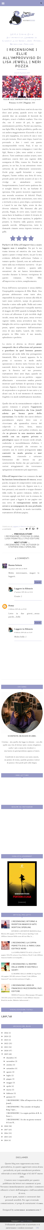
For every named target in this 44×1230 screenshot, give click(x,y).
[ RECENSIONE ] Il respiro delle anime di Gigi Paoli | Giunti (24, 967)
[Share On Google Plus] (33, 529)
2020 (6, 1050)
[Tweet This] (27, 529)
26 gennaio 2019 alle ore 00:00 (17, 569)
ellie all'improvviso (20, 36)
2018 (6, 1126)
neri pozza (34, 40)
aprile (9, 1086)
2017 (6, 1129)
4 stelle (22, 34)
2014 (6, 1140)
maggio (9, 1082)
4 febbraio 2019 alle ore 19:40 (17, 609)
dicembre (10, 1058)
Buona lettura (15, 565)
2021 (6, 1047)
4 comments (6, 529)
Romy (11, 605)
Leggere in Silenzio (23, 588)
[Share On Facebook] (30, 529)
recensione (16, 44)
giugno (9, 1079)
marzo (9, 1090)
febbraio (10, 1093)
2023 (6, 1040)
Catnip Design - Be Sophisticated (26, 1210)
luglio (8, 1075)
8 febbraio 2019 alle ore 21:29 (23, 632)
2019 (13, 34)
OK (37, 1227)
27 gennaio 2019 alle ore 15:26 (23, 592)
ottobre (9, 1065)
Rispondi (38, 582)
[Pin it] (37, 529)
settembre (10, 1068)
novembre (10, 1061)
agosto (9, 1072)
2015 (6, 1137)
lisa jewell (19, 40)
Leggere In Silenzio (26, 1221)
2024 (6, 1036)
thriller (29, 44)
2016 (6, 1133)
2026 (6, 1033)
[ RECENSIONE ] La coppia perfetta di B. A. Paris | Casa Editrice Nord (25, 946)
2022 (6, 1043)
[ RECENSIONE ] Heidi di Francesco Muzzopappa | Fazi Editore (26, 988)
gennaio (9, 1097)
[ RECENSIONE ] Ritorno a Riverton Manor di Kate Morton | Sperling (24, 924)
